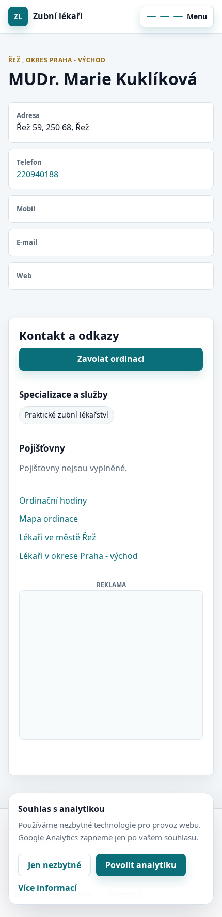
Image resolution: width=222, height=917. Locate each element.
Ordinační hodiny (53, 500)
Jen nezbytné (54, 865)
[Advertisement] (111, 663)
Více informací (47, 887)
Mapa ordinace (48, 518)
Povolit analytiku (141, 865)
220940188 (37, 174)
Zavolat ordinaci (111, 358)
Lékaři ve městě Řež (57, 537)
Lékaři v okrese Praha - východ (78, 555)
